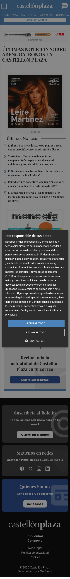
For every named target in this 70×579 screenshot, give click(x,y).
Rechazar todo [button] (36, 332)
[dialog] (35, 288)
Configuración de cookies (35, 310)
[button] (35, 341)
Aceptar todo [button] (36, 323)
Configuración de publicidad (47, 301)
